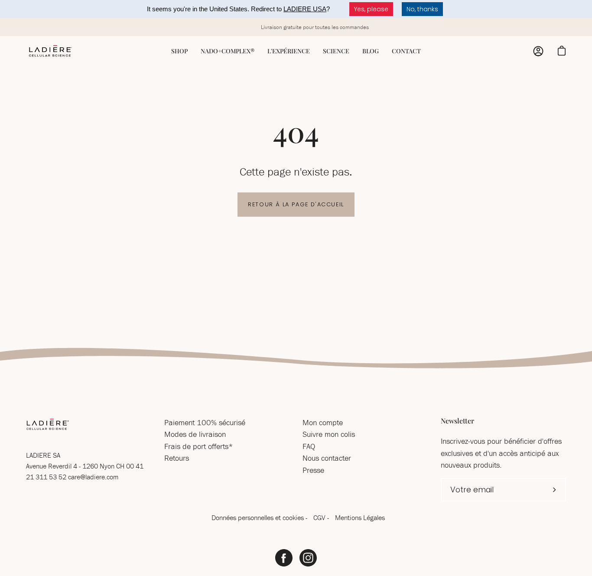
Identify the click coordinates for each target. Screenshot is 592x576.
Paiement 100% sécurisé (204, 422)
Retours (176, 458)
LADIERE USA (304, 9)
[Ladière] (50, 51)
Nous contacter (327, 458)
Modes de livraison (195, 434)
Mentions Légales (360, 517)
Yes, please (371, 9)
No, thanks (422, 9)
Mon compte (323, 422)
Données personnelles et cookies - (260, 517)
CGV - (322, 517)
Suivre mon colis (329, 434)
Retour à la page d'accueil (296, 204)
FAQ (309, 446)
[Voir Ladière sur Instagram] (308, 557)
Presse (313, 470)
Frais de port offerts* (198, 446)
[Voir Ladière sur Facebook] (284, 557)
